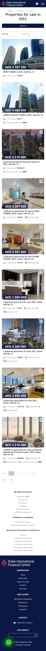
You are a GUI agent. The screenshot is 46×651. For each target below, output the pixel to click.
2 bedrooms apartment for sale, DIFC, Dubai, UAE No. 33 (20, 401)
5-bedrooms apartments (23, 550)
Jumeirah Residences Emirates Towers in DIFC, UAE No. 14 (21, 163)
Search (23, 26)
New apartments (23, 509)
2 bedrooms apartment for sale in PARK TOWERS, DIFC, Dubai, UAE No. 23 (21, 257)
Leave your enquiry (24, 623)
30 (4, 480)
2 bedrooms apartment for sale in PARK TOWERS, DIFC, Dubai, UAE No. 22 (21, 212)
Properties (21, 496)
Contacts (23, 585)
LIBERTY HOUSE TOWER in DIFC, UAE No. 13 (23, 115)
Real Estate (23, 578)
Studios (23, 535)
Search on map (23, 582)
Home (10, 11)
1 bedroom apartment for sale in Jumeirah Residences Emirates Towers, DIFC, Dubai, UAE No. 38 (22, 452)
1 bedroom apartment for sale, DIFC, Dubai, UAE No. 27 (23, 303)
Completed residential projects (23, 525)
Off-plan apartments (23, 512)
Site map (22, 589)
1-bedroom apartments (23, 538)
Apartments (23, 500)
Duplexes (23, 506)
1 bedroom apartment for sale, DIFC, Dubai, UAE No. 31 (23, 352)
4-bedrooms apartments (23, 547)
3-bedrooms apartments (23, 544)
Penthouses (23, 503)
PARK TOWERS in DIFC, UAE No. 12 (18, 72)
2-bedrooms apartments (23, 541)
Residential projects (23, 522)
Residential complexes (23, 599)
